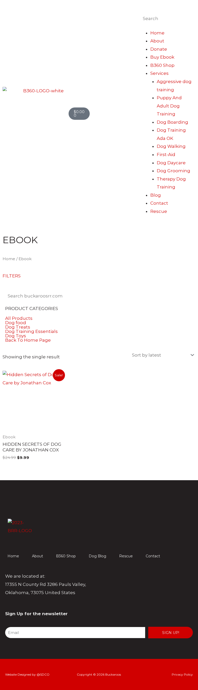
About (157, 40)
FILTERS (12, 275)
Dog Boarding (172, 122)
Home (157, 32)
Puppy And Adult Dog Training (169, 105)
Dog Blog (97, 556)
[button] (99, 323)
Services (159, 73)
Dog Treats (17, 327)
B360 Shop (162, 65)
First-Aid (166, 154)
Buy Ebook (162, 57)
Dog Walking (171, 146)
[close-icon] (136, 6)
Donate (158, 49)
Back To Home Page (28, 340)
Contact (159, 203)
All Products (18, 318)
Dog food (15, 323)
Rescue (158, 211)
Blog (155, 195)
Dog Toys (15, 336)
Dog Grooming (173, 170)
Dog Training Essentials (31, 331)
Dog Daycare (171, 162)
